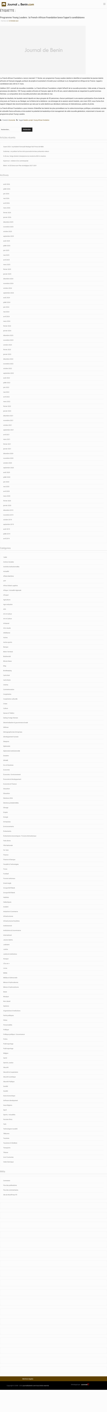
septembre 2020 (8, 468)
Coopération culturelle (10, 699)
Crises (5, 704)
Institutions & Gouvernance (12, 930)
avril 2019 (6, 538)
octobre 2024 (7, 288)
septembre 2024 (8, 293)
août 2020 (6, 472)
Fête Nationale (8, 845)
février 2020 (7, 501)
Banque (5, 647)
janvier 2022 (7, 411)
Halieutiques (7, 902)
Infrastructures (8, 916)
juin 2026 (6, 194)
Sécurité (5, 1067)
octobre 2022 (7, 368)
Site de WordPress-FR (10, 1195)
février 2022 (7, 406)
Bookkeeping (7, 670)
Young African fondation (41, 120)
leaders (26, 120)
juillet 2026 (6, 189)
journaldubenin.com (29, 1385)
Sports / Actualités (9, 1114)
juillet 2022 (6, 382)
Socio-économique (9, 1096)
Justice (5, 949)
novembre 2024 (8, 283)
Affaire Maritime (8, 576)
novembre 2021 (8, 420)
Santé (5, 1058)
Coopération (7, 694)
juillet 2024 (6, 302)
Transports (6, 1148)
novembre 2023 (8, 340)
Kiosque (5, 959)
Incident (5, 907)
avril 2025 (6, 260)
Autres (5, 637)
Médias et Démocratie (10, 977)
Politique (6, 1029)
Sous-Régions (7, 1105)
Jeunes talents (8, 940)
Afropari (6, 595)
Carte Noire (7, 680)
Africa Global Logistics (10, 585)
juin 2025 (6, 250)
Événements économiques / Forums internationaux (19, 836)
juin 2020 (6, 482)
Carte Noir (6, 675)
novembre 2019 (8, 515)
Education (6, 789)
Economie (12, 120)
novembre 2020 (8, 458)
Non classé (6, 1001)
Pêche (5, 1020)
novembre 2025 (8, 227)
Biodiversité (7, 656)
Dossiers (6, 755)
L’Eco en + (6, 963)
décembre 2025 (8, 222)
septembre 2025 (8, 236)
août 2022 (6, 378)
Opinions (6, 1006)
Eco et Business (8, 765)
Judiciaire (6, 944)
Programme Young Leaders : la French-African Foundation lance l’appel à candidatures (42, 17)
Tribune (5, 1152)
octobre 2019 (7, 519)
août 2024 (6, 297)
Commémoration (8, 689)
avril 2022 (6, 397)
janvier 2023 (7, 354)
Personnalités (7, 1025)
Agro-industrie (7, 604)
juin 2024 (6, 307)
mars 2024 (6, 321)
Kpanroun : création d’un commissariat (15, 161)
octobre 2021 (7, 425)
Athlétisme (6, 633)
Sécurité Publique (8, 1081)
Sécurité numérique (9, 1077)
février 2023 (7, 349)
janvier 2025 (7, 274)
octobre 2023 (7, 345)
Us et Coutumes (8, 1157)
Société (5, 1086)
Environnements (8, 826)
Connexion (6, 1180)
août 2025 (6, 241)
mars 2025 (6, 264)
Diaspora (6, 741)
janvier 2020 (7, 505)
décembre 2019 (8, 510)
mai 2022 (6, 392)
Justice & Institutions (10, 954)
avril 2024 (6, 316)
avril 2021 (6, 434)
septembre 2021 (8, 430)
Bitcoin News (7, 661)
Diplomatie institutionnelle (11, 751)
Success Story (7, 1119)
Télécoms (6, 1133)
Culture (5, 708)
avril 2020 (6, 491)
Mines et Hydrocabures (10, 982)
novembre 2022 (8, 364)
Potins (5, 1039)
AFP (4, 581)
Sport (5, 1110)
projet (31, 120)
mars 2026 (6, 208)
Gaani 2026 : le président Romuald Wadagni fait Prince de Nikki (23, 146)
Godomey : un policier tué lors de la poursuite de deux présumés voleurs (26, 151)
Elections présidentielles (11, 803)
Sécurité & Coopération (10, 1072)
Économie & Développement (12, 779)
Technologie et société (10, 1129)
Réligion (5, 1053)
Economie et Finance (10, 784)
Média (5, 973)
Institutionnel (7, 926)
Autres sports (7, 642)
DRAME (5, 760)
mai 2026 (6, 198)
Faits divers (7, 841)
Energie (5, 817)
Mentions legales (27, 1379)
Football (6, 874)
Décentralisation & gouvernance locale (15, 722)
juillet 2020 (6, 477)
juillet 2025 (6, 245)
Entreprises (7, 822)
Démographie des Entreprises (12, 732)
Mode (5, 992)
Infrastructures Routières (11, 921)
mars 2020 (6, 496)
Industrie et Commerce (10, 911)
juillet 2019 (6, 534)
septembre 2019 (8, 524)
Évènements (7, 831)
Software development (10, 1100)
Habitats (6, 897)
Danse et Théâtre (8, 713)
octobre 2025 (7, 231)
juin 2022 (6, 387)
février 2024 (7, 326)
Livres (5, 968)
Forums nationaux (9, 878)
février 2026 (7, 212)
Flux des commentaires (10, 1190)
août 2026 (6, 184)
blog (4, 666)
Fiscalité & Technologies (11, 864)
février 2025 (7, 269)
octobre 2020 (7, 463)
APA (4, 609)
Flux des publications (10, 1185)
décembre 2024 (8, 279)
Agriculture (6, 600)
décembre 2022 (8, 359)
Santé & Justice (8, 1063)
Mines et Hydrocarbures (11, 987)
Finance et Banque (9, 859)
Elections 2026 (8, 798)
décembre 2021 (8, 416)
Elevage (5, 807)
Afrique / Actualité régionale (12, 590)
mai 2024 (6, 312)
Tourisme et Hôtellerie (10, 1143)
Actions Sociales (8, 562)
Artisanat (6, 623)
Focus (5, 869)
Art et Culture (7, 614)
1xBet (5, 557)
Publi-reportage (8, 1044)
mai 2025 (6, 255)
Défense (5, 727)
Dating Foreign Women (10, 718)
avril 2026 (6, 203)
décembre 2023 (8, 335)
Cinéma (5, 685)
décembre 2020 (8, 453)
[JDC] (18, 4)
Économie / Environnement (12, 774)
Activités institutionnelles (11, 567)
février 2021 (7, 444)
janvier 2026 (7, 217)
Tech (4, 1124)
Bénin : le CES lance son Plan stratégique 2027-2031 (20, 165)
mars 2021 (6, 439)
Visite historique (8, 1162)
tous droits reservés (42, 1385)
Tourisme (6, 1138)
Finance (5, 855)
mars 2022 (6, 401)
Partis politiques (8, 1015)
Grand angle (7, 883)
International (7, 935)
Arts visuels (7, 628)
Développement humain (10, 737)
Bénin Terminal (8, 652)
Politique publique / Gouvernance (14, 1034)
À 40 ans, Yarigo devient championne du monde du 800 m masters (24, 156)
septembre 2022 (8, 373)
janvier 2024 (7, 331)
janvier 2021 (7, 449)
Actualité (6, 571)
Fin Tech (6, 850)
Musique (6, 996)
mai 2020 (6, 486)
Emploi (5, 812)
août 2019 (6, 529)
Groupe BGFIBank (9, 888)
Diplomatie (6, 746)
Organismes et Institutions (11, 1011)
